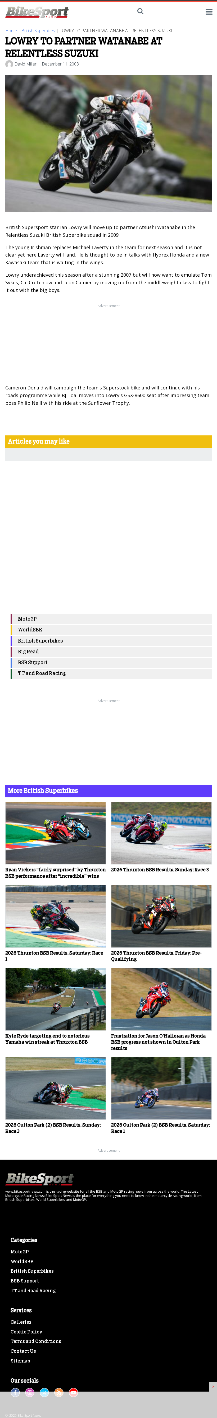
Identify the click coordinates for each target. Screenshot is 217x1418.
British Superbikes (38, 31)
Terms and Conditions (36, 1341)
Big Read (28, 651)
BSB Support (33, 662)
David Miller (26, 64)
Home (11, 31)
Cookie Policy (26, 1332)
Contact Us (23, 1351)
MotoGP (27, 619)
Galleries (21, 1322)
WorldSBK (30, 630)
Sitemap (20, 1361)
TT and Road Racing (42, 673)
